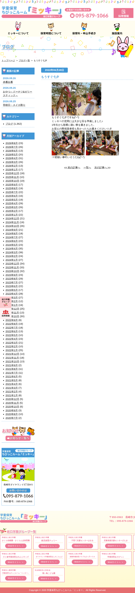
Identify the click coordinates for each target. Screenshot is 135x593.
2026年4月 (12, 158)
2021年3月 (12, 387)
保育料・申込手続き (84, 28)
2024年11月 (12, 222)
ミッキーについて (18, 28)
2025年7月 (12, 192)
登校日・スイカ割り (14, 105)
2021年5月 (12, 380)
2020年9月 (12, 410)
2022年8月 (12, 323)
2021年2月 (12, 391)
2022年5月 (12, 335)
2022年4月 (12, 338)
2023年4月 (12, 293)
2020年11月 (12, 403)
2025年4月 (12, 203)
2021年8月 (12, 369)
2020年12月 (12, 399)
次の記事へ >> (102, 167)
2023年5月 (12, 290)
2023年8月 (12, 278)
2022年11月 (12, 312)
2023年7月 (12, 282)
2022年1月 (12, 350)
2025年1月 (12, 214)
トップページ (8, 60)
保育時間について (51, 28)
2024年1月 (12, 260)
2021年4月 (12, 384)
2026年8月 (12, 143)
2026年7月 (12, 147)
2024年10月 (12, 226)
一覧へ (87, 167)
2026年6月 (12, 150)
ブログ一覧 (24, 60)
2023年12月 (12, 263)
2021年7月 (12, 372)
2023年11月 (12, 267)
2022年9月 (12, 320)
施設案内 (116, 28)
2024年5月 (12, 244)
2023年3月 (12, 297)
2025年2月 (12, 211)
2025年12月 (12, 173)
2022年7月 (12, 327)
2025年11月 (12, 177)
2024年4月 (12, 248)
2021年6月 (12, 376)
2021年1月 (12, 395)
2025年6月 (12, 195)
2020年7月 (12, 418)
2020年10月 (12, 406)
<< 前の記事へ (72, 167)
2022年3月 (12, 342)
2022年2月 (12, 346)
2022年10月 (12, 316)
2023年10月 (12, 271)
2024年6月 (12, 241)
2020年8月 (12, 414)
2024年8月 (12, 233)
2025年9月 (12, 184)
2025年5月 (12, 199)
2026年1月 (12, 169)
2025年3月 (12, 207)
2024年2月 (12, 256)
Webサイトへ (16, 546)
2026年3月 (12, 162)
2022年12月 (12, 308)
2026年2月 (12, 165)
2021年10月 (12, 361)
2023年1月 (12, 305)
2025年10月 (12, 180)
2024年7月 (12, 237)
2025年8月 (12, 188)
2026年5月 (12, 154)
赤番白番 (8, 82)
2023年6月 (12, 286)
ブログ (9, 123)
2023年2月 (12, 301)
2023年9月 (12, 275)
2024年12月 (12, 218)
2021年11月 (12, 357)
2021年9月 (12, 365)
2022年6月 (12, 331)
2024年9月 (12, 229)
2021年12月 (12, 354)
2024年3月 (12, 252)
